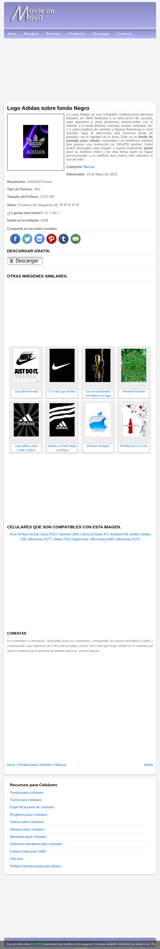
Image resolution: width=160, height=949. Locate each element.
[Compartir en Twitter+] (27, 242)
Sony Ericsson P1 (95, 534)
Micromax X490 (102, 539)
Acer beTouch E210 (24, 534)
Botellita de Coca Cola (133, 445)
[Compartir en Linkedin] (39, 242)
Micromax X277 (40, 539)
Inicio (12, 33)
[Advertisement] (80, 70)
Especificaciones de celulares (32, 807)
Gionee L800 (69, 534)
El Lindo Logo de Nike (62, 391)
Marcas (89, 167)
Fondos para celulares (35, 765)
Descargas (101, 33)
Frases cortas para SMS (28, 851)
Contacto (124, 33)
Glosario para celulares (27, 829)
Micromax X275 (128, 539)
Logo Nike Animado (26, 391)
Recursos (53, 33)
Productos (77, 33)
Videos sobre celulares (27, 822)
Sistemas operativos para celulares (36, 844)
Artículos (16, 858)
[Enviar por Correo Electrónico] (76, 242)
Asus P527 (49, 534)
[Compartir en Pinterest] (51, 242)
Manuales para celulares (28, 836)
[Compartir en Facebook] (15, 242)
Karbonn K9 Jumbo (125, 534)
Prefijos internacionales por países (35, 866)
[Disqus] (80, 707)
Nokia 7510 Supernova (71, 539)
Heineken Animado (134, 391)
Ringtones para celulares (28, 814)
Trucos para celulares (26, 800)
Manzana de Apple (98, 445)
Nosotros (31, 33)
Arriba (148, 765)
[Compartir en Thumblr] (64, 242)
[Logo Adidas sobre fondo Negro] (35, 141)
